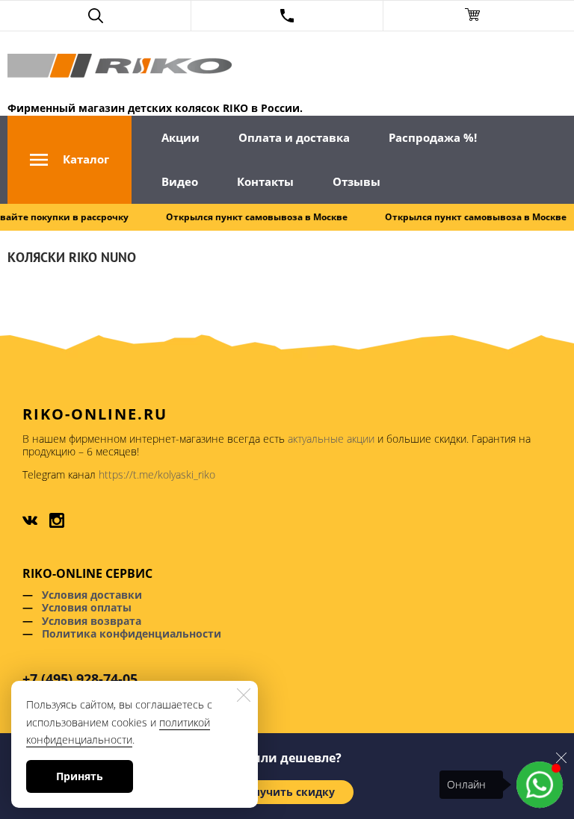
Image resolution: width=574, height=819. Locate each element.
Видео (179, 181)
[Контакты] (286, 16)
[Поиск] (95, 16)
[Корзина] (478, 16)
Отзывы (356, 181)
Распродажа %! (433, 137)
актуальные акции (331, 439)
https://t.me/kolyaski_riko (157, 474)
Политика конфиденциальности (131, 633)
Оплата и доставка (294, 137)
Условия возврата (91, 621)
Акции (180, 137)
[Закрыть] (561, 757)
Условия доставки (92, 595)
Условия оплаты (87, 607)
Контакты (265, 181)
